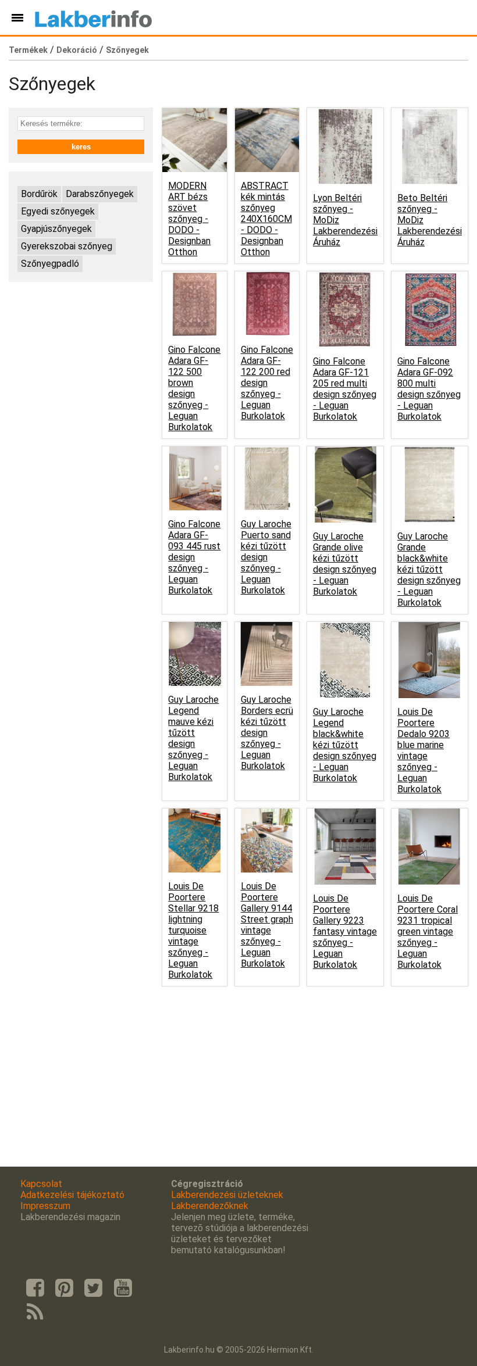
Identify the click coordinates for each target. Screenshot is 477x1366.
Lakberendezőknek (209, 1205)
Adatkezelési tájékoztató (72, 1194)
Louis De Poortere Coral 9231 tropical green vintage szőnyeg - (427, 931)
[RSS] (34, 1312)
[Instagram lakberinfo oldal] (64, 1288)
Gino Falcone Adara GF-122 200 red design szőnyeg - (267, 382)
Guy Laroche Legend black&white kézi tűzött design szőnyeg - (344, 745)
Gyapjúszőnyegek (56, 228)
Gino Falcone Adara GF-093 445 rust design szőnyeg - (194, 557)
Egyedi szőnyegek (58, 211)
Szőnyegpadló (50, 263)
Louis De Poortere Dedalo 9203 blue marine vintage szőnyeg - (423, 750)
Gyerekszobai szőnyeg (66, 246)
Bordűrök (39, 193)
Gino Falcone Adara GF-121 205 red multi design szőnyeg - (344, 389)
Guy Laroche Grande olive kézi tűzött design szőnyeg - (344, 564)
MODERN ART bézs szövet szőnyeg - (189, 219)
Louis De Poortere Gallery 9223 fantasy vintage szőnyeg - (345, 931)
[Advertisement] (81, 349)
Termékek (28, 50)
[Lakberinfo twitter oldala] (93, 1288)
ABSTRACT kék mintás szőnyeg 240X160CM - (266, 219)
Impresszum (45, 1205)
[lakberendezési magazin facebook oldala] (34, 1288)
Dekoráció (76, 50)
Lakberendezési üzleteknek (227, 1194)
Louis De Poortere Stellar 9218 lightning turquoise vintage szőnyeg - (193, 930)
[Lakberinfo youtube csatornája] (122, 1288)
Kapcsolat (41, 1183)
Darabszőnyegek (100, 193)
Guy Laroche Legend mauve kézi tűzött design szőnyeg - (193, 738)
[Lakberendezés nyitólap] (93, 17)
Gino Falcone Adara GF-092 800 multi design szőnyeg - (429, 389)
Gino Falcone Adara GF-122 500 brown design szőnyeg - (194, 388)
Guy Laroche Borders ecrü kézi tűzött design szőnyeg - (267, 732)
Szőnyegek (127, 50)
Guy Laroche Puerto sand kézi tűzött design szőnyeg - (266, 557)
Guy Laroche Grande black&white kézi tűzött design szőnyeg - (429, 569)
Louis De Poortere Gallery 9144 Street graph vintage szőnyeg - (267, 925)
